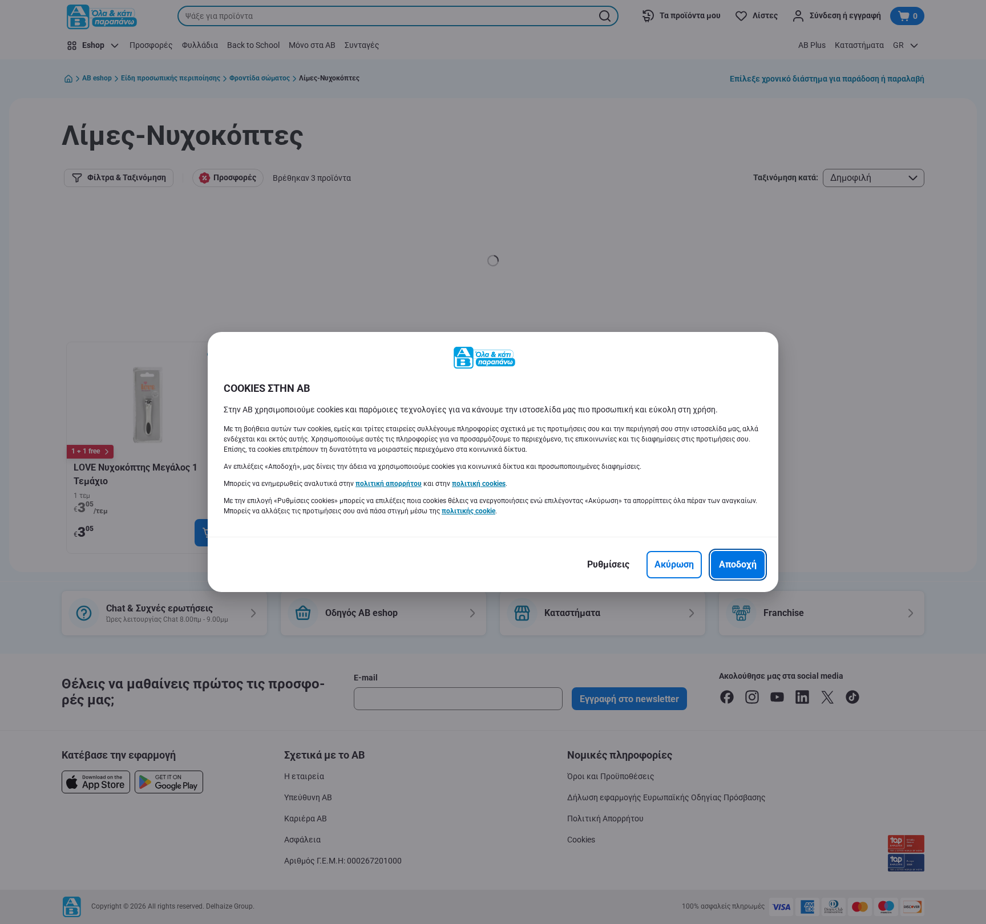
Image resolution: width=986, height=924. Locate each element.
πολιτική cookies (479, 484)
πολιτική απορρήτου (388, 484)
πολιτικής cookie (468, 511)
